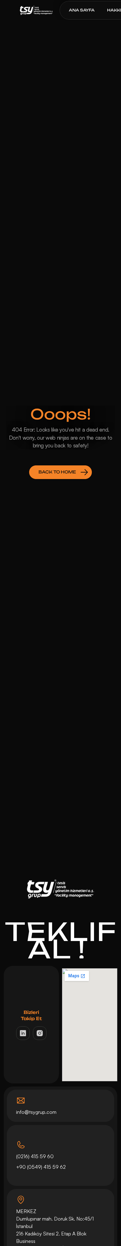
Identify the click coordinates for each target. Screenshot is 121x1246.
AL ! (61, 949)
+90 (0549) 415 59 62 (41, 1167)
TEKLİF (61, 931)
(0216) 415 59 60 (35, 1156)
